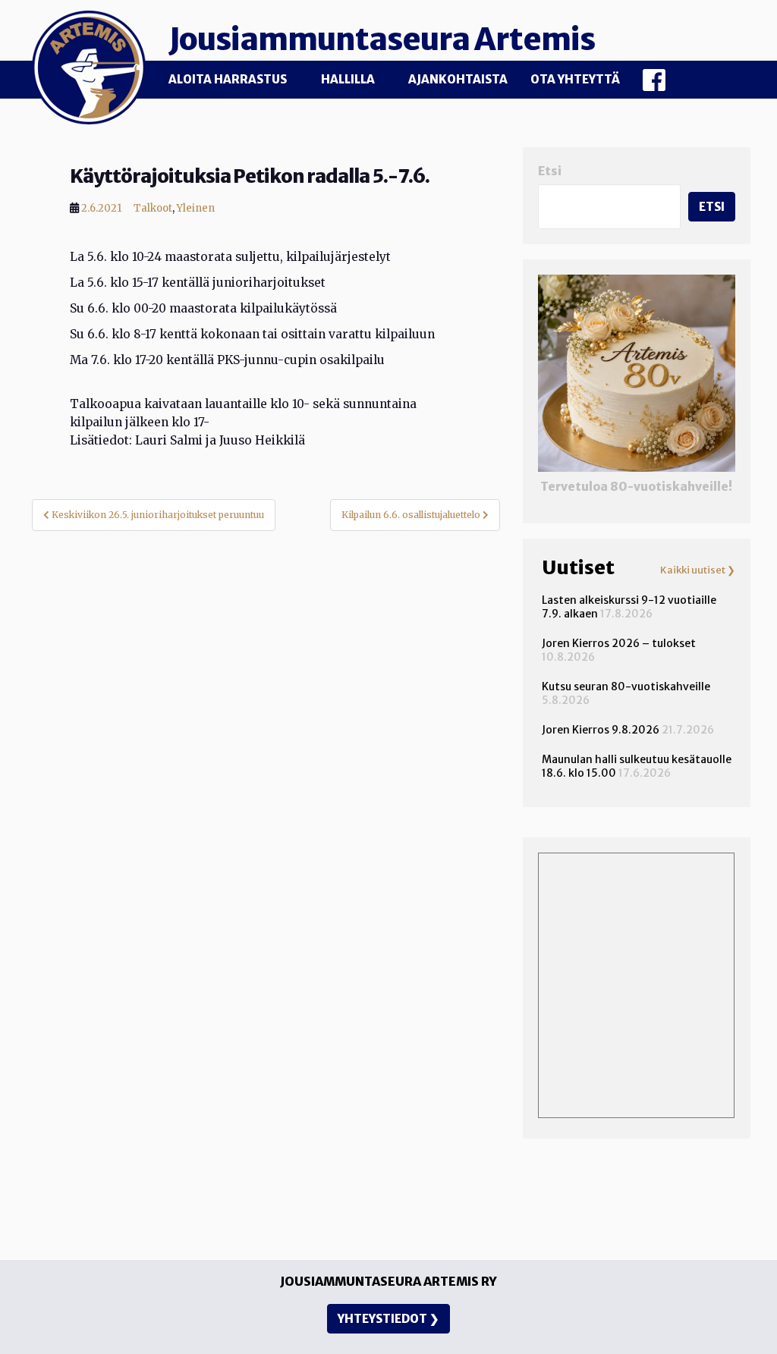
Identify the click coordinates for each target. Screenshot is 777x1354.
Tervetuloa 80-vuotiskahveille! (636, 486)
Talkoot (153, 208)
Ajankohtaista (458, 79)
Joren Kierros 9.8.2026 (600, 730)
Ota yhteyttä (575, 79)
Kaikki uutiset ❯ (697, 570)
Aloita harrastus (227, 79)
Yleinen (196, 208)
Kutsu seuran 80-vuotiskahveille (626, 686)
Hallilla (348, 79)
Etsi (550, 171)
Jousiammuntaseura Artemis (381, 39)
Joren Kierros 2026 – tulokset (619, 643)
